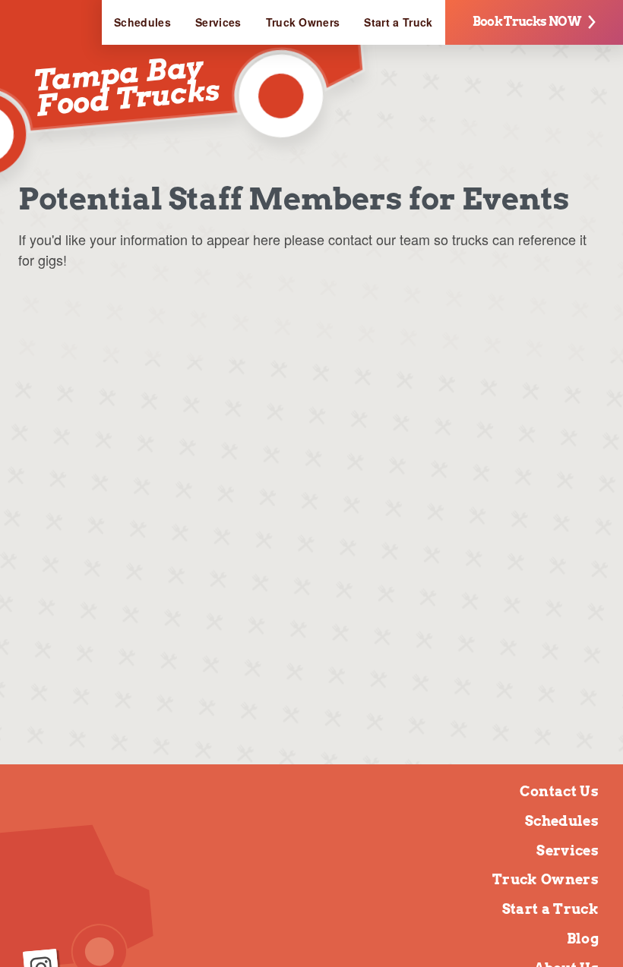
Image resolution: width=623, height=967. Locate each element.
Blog (583, 939)
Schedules (142, 22)
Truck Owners (303, 22)
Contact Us (559, 791)
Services (218, 22)
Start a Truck (398, 22)
